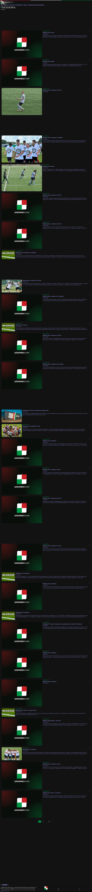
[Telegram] (6, 885)
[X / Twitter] (2, 885)
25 (48, 821)
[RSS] (8, 885)
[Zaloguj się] (1, 7)
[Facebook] (1, 885)
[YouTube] (3, 885)
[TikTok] (7, 885)
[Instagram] (4, 885)
